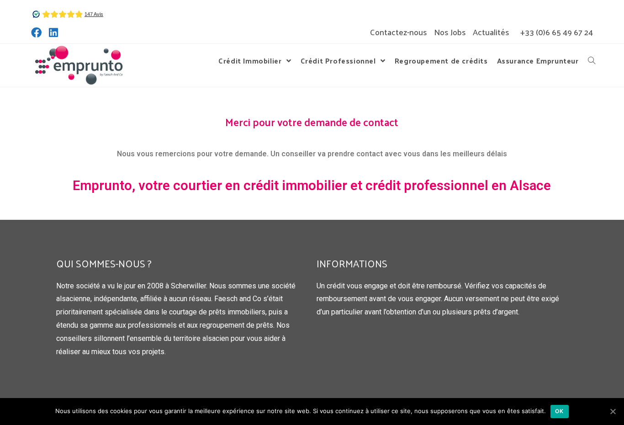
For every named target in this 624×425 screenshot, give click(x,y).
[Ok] (612, 411)
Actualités (491, 32)
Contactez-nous (398, 32)
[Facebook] (38, 32)
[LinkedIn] (53, 32)
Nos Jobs (450, 32)
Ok (559, 411)
